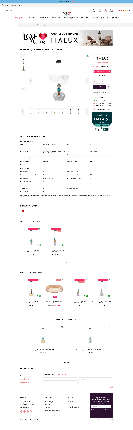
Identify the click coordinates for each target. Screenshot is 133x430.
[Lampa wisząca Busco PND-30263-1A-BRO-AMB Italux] (31, 112)
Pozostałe (70, 397)
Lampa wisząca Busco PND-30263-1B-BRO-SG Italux (31, 251)
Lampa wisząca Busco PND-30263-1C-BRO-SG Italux (54, 251)
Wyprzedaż (105, 18)
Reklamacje (70, 406)
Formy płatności (49, 401)
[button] (23, 56)
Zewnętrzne (44, 18)
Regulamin (70, 401)
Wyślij (111, 386)
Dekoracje (115, 18)
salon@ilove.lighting (24, 407)
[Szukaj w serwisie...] (31, 10)
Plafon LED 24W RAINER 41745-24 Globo (55, 302)
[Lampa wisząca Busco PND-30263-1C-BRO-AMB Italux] (54, 112)
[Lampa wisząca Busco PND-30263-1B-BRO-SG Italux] (46, 112)
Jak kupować (48, 407)
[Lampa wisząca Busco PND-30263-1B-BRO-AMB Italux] (39, 112)
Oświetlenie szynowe (71, 18)
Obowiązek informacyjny (74, 407)
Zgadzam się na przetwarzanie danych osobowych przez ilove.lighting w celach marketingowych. (100, 411)
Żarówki (94, 18)
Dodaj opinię (105, 66)
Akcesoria (84, 18)
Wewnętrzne (32, 18)
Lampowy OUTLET (19, 18)
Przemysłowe (56, 18)
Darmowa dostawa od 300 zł (52, 412)
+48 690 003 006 (15, 5)
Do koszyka (99, 87)
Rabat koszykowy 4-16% (103, 71)
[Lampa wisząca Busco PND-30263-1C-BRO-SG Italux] (62, 112)
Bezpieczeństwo (49, 406)
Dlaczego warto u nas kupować (52, 410)
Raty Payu (47, 404)
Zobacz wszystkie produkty (102, 62)
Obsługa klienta (49, 397)
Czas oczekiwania (49, 409)
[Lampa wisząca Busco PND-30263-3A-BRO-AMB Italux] (70, 112)
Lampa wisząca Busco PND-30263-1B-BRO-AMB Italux (43, 350)
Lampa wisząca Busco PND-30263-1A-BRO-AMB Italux (31, 302)
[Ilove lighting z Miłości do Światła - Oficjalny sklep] (66, 13)
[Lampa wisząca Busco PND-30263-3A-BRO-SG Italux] (78, 112)
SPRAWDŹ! (72, 1)
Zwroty (69, 404)
